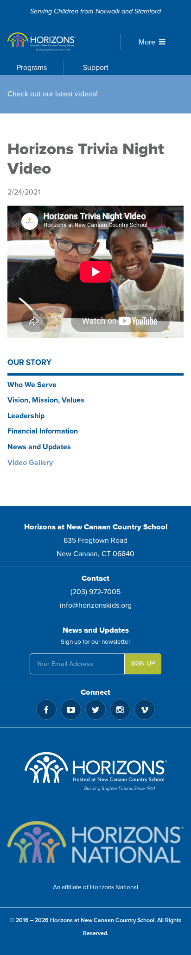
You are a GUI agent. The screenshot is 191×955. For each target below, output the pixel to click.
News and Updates (39, 447)
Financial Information (42, 431)
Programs (32, 67)
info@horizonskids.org (96, 605)
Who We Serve (32, 385)
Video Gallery (30, 462)
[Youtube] (71, 709)
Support (95, 67)
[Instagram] (120, 709)
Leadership (26, 416)
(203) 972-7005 (95, 592)
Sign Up (142, 663)
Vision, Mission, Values (45, 400)
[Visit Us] (95, 774)
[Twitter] (95, 709)
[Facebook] (46, 709)
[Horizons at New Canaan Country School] (55, 41)
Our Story (29, 362)
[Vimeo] (144, 709)
